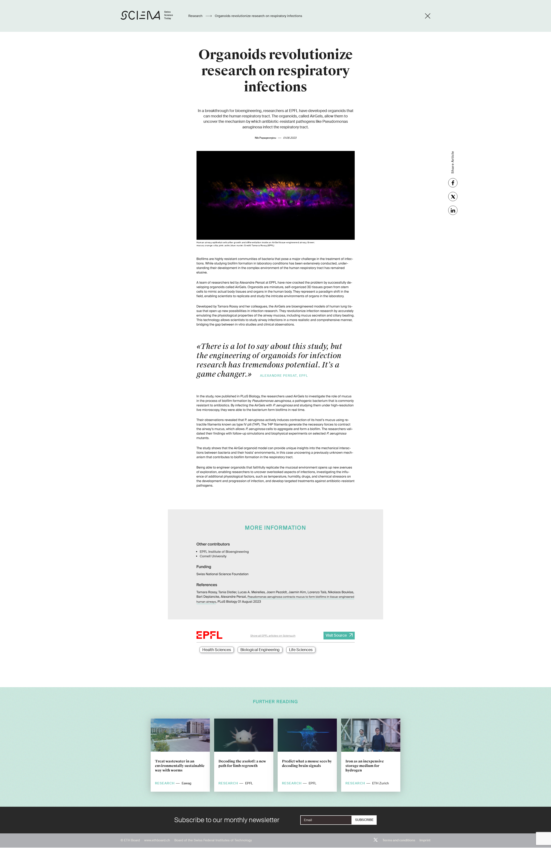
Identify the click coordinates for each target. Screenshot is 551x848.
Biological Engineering (260, 649)
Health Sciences (216, 649)
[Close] (427, 16)
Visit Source (336, 635)
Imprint (424, 840)
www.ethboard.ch (157, 840)
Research (195, 16)
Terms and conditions (398, 840)
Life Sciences (301, 649)
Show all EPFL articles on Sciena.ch (273, 636)
